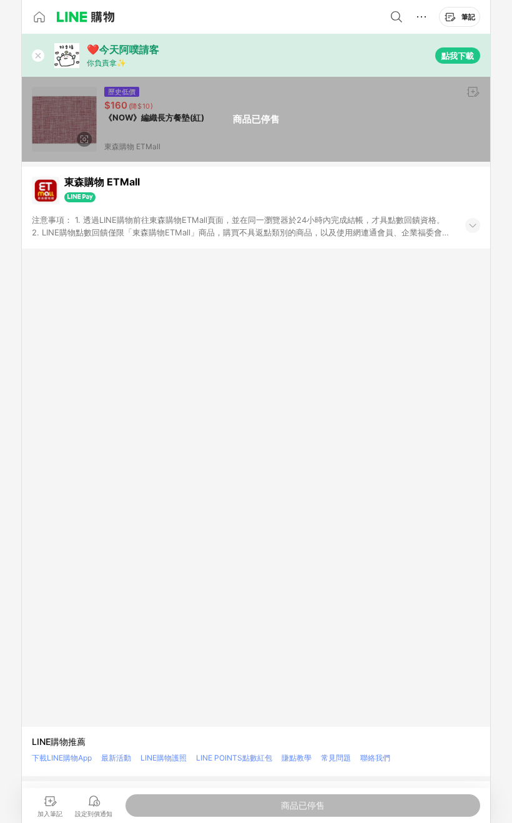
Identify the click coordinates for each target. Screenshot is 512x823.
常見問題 (336, 757)
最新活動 (116, 757)
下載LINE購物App (62, 757)
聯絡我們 (375, 757)
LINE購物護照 (163, 757)
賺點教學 (297, 757)
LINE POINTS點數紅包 (234, 757)
